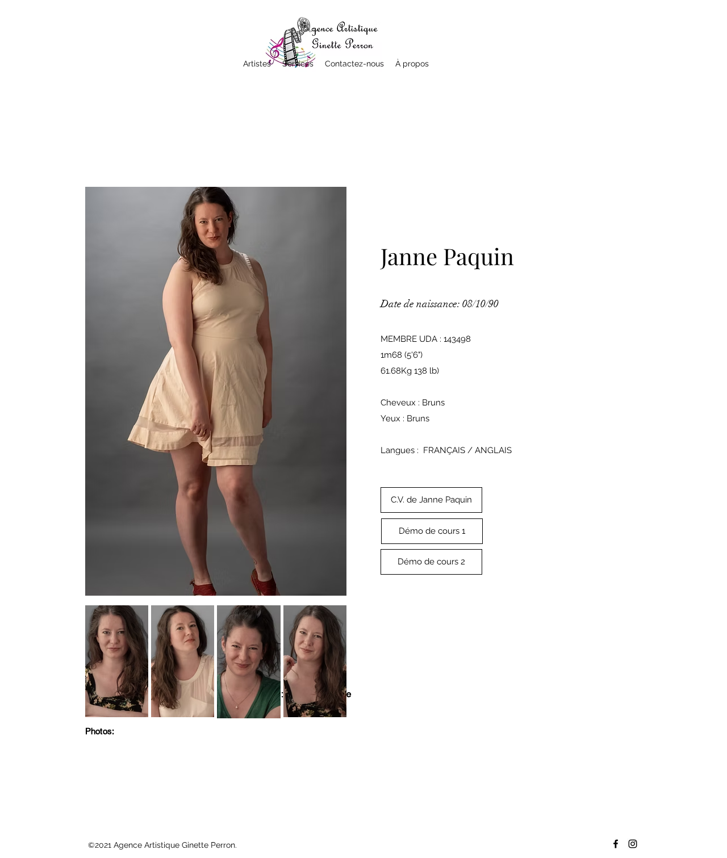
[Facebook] (615, 843)
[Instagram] (632, 843)
